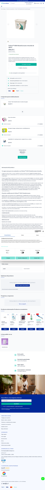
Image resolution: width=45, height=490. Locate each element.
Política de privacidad (5, 445)
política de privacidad (19, 406)
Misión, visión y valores (6, 420)
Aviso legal (3, 436)
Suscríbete (16, 403)
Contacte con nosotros (6, 424)
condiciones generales (10, 406)
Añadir (5, 329)
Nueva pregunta (22, 303)
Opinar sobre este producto (22, 285)
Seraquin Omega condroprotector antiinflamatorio (19, 128)
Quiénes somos (4, 426)
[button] (8, 40)
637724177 (29, 3)
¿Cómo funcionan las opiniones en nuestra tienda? (10, 289)
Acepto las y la (13, 406)
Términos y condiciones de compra (8, 422)
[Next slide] (36, 24)
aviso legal (8, 409)
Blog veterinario (4, 428)
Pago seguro (4, 434)
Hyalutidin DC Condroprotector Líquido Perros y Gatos (20, 139)
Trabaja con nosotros (5, 417)
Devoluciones (4, 438)
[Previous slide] (8, 24)
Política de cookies (5, 443)
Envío (2, 440)
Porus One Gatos (11, 117)
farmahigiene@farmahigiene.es (7, 450)
